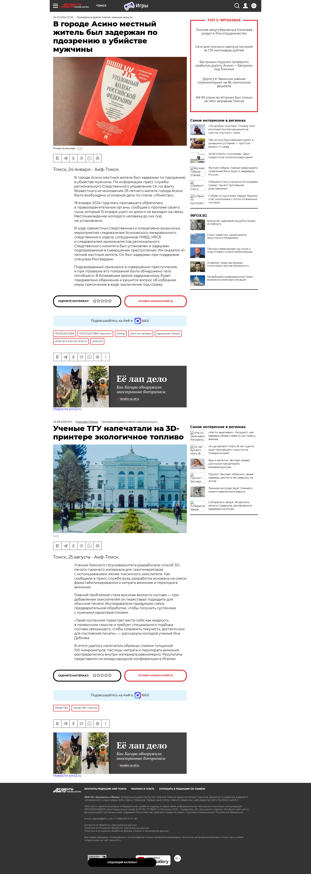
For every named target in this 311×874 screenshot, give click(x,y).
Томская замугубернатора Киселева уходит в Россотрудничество (224, 31)
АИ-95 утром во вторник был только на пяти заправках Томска (224, 99)
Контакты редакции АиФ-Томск (105, 789)
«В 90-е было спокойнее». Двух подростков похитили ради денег (230, 155)
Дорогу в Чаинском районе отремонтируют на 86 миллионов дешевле (224, 82)
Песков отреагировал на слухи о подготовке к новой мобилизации (229, 250)
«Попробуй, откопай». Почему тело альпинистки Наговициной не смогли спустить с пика (231, 129)
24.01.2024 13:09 (63, 17)
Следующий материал (122, 862)
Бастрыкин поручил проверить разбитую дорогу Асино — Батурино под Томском (224, 65)
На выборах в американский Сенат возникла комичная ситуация (230, 278)
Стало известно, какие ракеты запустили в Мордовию (227, 236)
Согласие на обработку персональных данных (110, 825)
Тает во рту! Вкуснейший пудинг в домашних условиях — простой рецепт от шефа (230, 143)
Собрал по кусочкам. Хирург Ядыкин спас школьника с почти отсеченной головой (232, 199)
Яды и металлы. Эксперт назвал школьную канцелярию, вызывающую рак (229, 464)
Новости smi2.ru (67, 409)
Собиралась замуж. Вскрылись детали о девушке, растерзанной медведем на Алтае (230, 505)
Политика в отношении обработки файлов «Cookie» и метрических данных (126, 831)
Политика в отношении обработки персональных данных (116, 828)
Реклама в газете (142, 789)
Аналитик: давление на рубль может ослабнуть (231, 222)
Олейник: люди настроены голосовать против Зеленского (228, 264)
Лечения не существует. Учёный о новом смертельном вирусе (230, 490)
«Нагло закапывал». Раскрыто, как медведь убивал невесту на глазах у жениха (232, 436)
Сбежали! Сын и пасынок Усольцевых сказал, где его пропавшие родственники (233, 185)
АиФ (80, 148)
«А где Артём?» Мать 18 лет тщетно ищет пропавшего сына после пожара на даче (231, 450)
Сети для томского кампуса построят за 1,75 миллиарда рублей (224, 48)
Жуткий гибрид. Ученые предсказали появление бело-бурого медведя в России (233, 171)
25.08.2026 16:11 (62, 421)
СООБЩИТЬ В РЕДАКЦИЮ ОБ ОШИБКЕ (182, 789)
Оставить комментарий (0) (155, 301)
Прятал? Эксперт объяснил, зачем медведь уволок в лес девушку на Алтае (230, 478)
